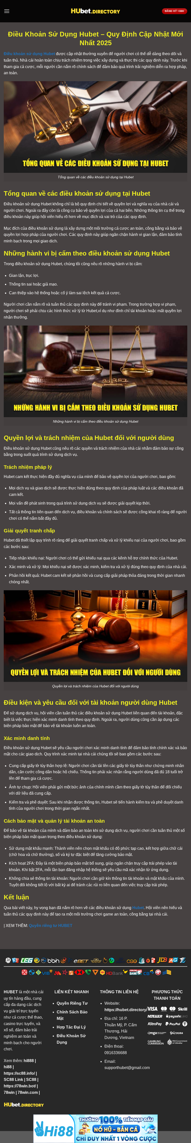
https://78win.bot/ (20, 1086)
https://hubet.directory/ (125, 1010)
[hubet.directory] (95, 11)
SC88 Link (13, 1079)
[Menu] (7, 11)
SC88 (31, 1079)
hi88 (8, 1067)
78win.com (28, 1092)
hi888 (29, 1061)
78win (9, 1092)
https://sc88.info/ (19, 1073)
